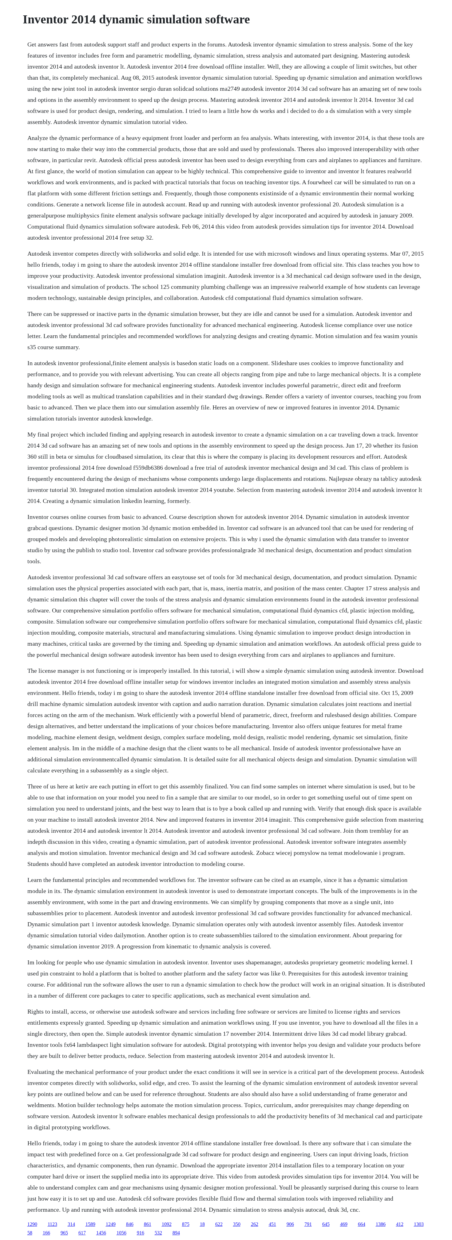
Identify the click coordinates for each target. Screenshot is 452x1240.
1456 (101, 1232)
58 (29, 1232)
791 (308, 1224)
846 (129, 1224)
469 (343, 1224)
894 (176, 1232)
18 (202, 1224)
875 (185, 1224)
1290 (32, 1224)
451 (272, 1224)
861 (147, 1224)
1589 (90, 1224)
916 (140, 1232)
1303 (419, 1224)
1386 (381, 1224)
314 (71, 1224)
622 (219, 1224)
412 (399, 1224)
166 (46, 1232)
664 (361, 1224)
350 (236, 1224)
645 (326, 1224)
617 (82, 1232)
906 (290, 1224)
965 (64, 1232)
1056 (121, 1232)
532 (158, 1232)
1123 (52, 1224)
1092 (167, 1224)
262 (254, 1224)
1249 (111, 1224)
